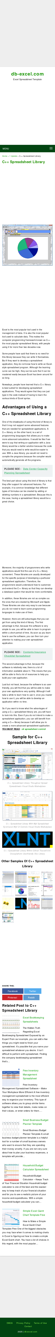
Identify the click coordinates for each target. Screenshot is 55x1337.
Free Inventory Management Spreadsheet (31, 1074)
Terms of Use (40, 1323)
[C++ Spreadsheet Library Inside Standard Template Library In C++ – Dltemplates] (34, 890)
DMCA (10, 1323)
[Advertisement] (27, 34)
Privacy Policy (23, 1323)
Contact (28, 1326)
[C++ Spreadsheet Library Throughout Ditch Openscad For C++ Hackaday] (8, 903)
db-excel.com (27, 73)
